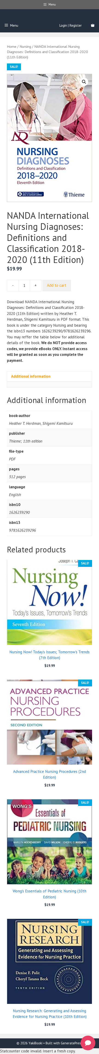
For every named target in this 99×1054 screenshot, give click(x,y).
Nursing (25, 46)
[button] (84, 82)
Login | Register (70, 25)
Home (11, 46)
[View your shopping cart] (92, 25)
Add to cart (56, 285)
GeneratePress (71, 1043)
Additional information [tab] (30, 376)
